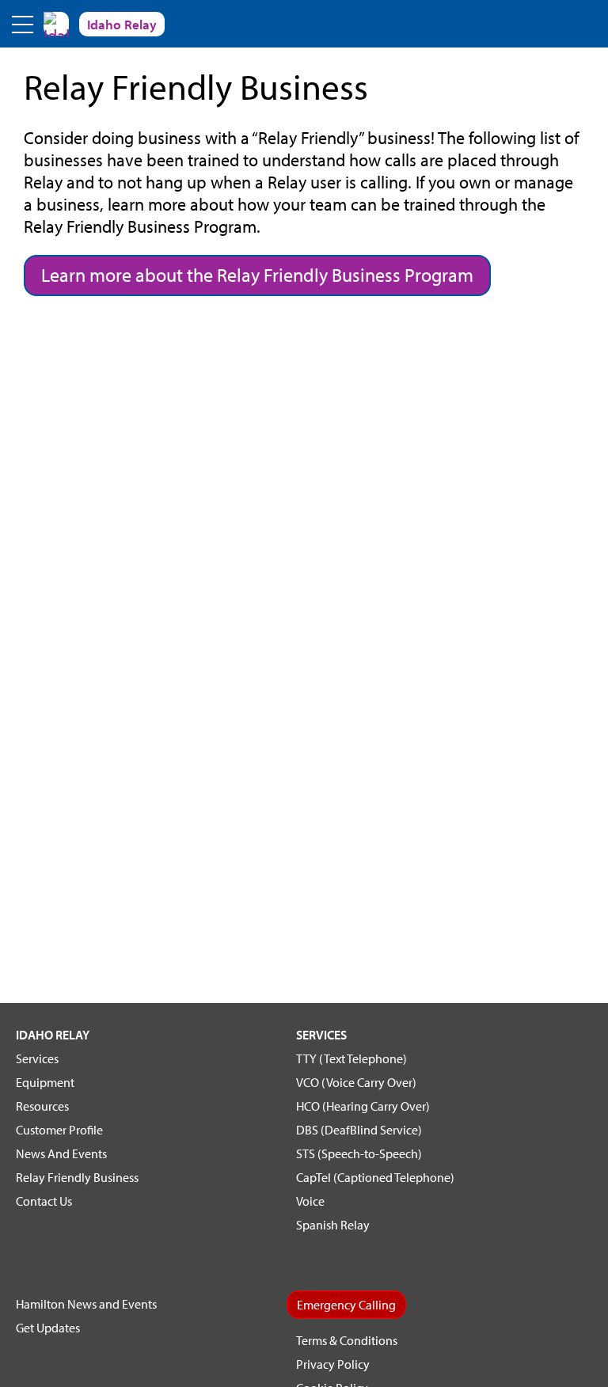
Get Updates (48, 1328)
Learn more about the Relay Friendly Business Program (257, 275)
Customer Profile (59, 1130)
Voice (310, 1201)
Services (37, 1058)
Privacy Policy (333, 1364)
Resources (42, 1106)
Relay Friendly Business (77, 1177)
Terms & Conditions (346, 1340)
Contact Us (44, 1201)
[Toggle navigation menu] (24, 24)
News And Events (61, 1153)
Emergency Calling (346, 1305)
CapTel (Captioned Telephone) (375, 1177)
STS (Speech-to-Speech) (359, 1153)
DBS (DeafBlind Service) (359, 1130)
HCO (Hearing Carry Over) (363, 1106)
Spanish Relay (333, 1225)
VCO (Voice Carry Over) (356, 1082)
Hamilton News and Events (86, 1304)
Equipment (45, 1082)
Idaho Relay (52, 1035)
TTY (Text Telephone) (351, 1058)
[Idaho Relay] (56, 24)
